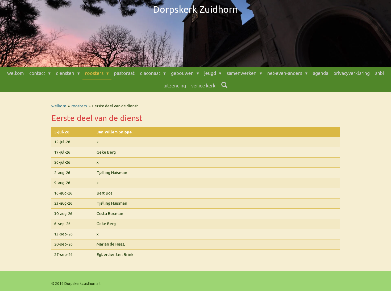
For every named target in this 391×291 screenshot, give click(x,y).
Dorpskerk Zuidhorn (195, 9)
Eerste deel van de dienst (115, 106)
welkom (58, 106)
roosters (79, 106)
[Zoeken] (224, 84)
